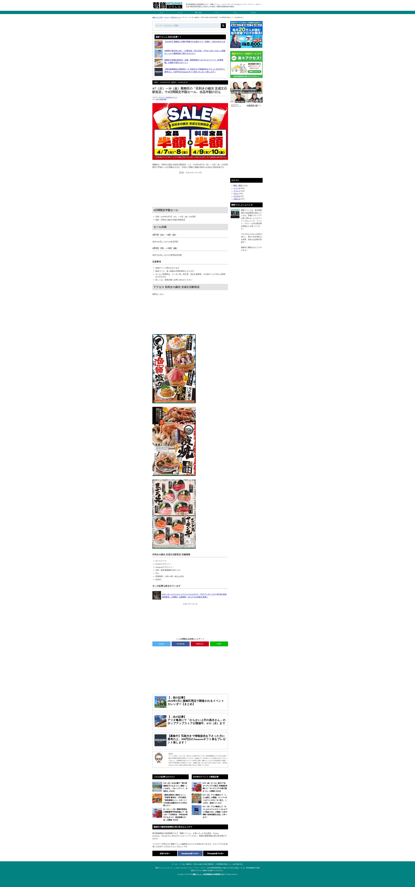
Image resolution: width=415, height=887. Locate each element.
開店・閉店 (198, 12)
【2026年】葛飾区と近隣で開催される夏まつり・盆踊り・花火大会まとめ (194, 42)
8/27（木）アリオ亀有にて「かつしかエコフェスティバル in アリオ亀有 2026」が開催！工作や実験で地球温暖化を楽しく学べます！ (215, 812)
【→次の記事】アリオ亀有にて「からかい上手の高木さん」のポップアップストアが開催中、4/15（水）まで (197, 720)
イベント (216, 12)
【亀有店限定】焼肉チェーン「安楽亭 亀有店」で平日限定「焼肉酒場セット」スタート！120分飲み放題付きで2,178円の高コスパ (175, 800)
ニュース (180, 12)
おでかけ (253, 12)
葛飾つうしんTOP (157, 17)
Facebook (180, 644)
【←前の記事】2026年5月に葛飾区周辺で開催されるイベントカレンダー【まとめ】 (196, 700)
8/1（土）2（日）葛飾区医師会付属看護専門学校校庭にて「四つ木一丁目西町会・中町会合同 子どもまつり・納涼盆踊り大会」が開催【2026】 (175, 814)
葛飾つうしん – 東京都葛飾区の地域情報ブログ (209, 874)
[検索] (223, 25)
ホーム (162, 12)
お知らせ (236, 199)
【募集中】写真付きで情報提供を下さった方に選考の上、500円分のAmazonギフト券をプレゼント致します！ (197, 739)
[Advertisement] (190, 189)
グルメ (235, 12)
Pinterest (199, 644)
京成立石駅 (162, 99)
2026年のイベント (176, 17)
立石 (157, 99)
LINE (219, 644)
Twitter (161, 644)
